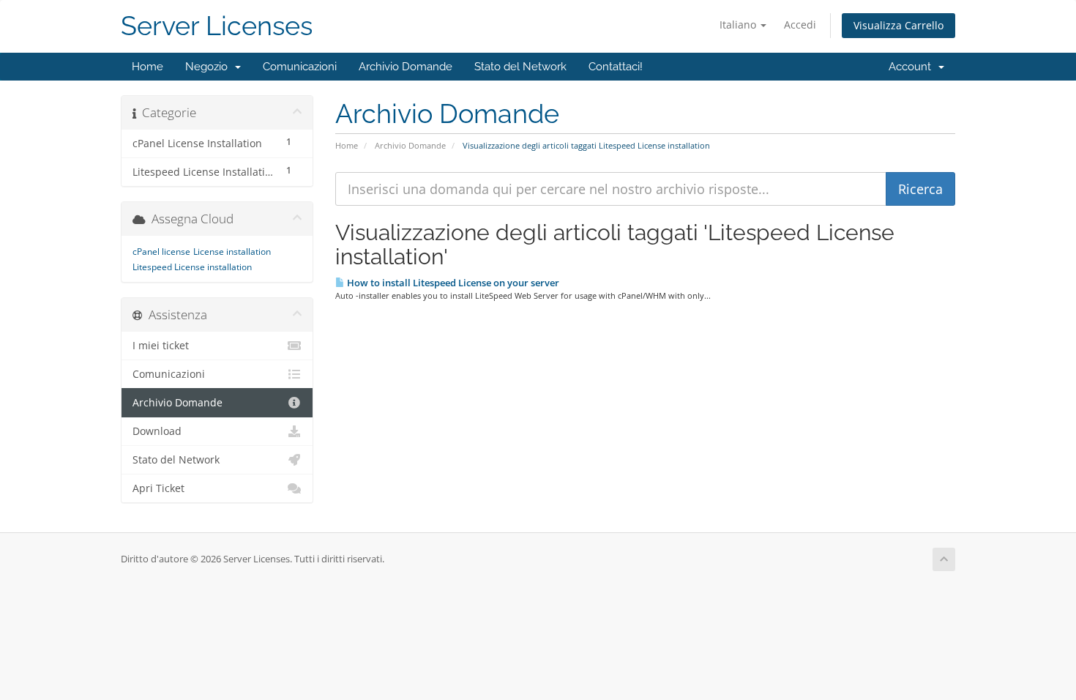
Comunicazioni (300, 66)
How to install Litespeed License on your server (452, 282)
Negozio (209, 66)
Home (147, 66)
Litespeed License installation (192, 267)
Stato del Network (520, 66)
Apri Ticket (158, 488)
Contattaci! (616, 66)
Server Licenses (217, 26)
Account (913, 66)
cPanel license (161, 251)
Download (157, 431)
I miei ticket (160, 345)
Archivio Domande (405, 66)
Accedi (800, 24)
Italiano (739, 24)
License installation (232, 251)
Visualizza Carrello (898, 25)
